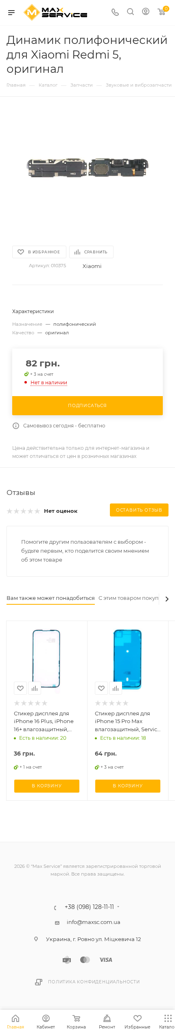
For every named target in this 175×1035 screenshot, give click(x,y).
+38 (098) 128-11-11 (89, 907)
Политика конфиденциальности (94, 982)
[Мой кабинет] (145, 12)
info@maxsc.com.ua (93, 922)
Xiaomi (92, 266)
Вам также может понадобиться (51, 598)
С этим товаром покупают (133, 598)
